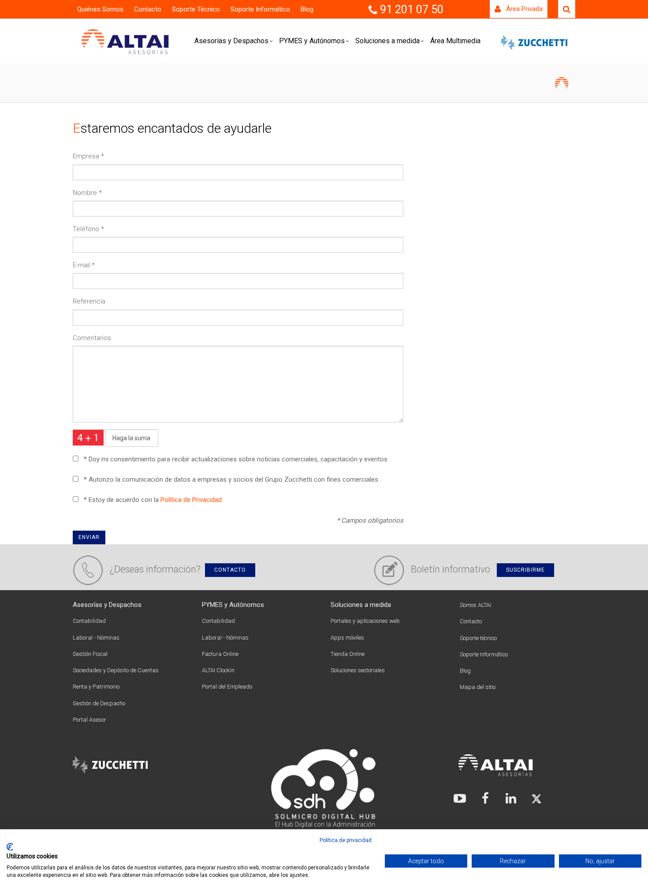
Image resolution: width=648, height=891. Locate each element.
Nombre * (87, 193)
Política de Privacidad (191, 500)
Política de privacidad (346, 840)
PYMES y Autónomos (312, 41)
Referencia (89, 301)
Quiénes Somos (100, 9)
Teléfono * (88, 229)
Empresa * (88, 156)
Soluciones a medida (387, 41)
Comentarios (92, 338)
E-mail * (84, 265)
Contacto (147, 9)
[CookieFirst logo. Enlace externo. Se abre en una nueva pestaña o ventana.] (10, 847)
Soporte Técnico (196, 9)
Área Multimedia (455, 41)
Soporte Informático (260, 9)
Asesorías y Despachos (231, 41)
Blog (307, 9)
